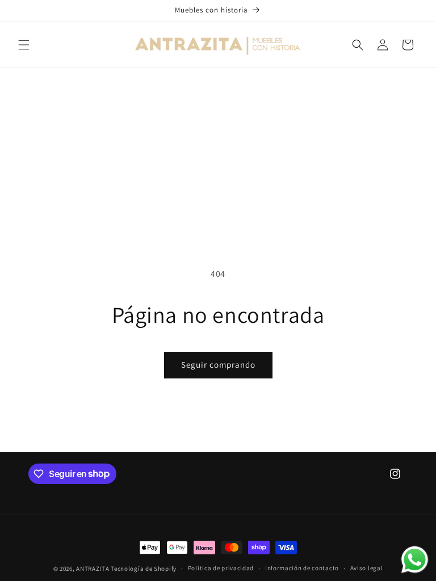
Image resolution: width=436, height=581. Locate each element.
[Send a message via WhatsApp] (414, 559)
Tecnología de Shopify (144, 568)
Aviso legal (366, 568)
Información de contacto (302, 568)
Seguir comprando (218, 364)
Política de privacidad (221, 568)
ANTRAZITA (92, 568)
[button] (23, 44)
